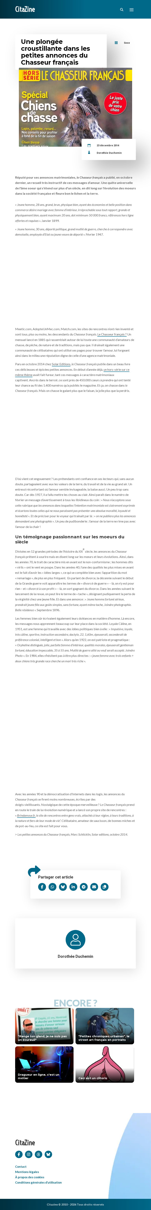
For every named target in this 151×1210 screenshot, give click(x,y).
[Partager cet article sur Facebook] (42, 887)
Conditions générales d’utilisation (38, 1182)
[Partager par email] (94, 887)
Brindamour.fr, (26, 815)
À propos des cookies (29, 1177)
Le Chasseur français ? (112, 334)
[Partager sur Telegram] (84, 887)
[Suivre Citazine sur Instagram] (28, 1154)
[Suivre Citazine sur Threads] (38, 1154)
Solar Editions (61, 364)
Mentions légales (27, 1172)
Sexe (127, 42)
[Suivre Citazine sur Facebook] (19, 1154)
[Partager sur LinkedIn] (73, 887)
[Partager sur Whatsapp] (52, 887)
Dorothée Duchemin (109, 152)
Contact (21, 1166)
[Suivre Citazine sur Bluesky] (48, 1154)
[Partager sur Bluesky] (63, 887)
